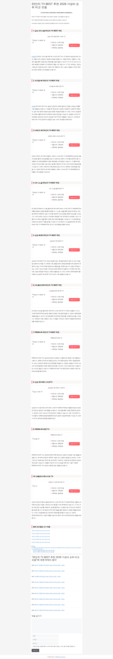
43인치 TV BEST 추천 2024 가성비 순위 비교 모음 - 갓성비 (50, 587)
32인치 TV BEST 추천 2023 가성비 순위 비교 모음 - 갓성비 (50, 582)
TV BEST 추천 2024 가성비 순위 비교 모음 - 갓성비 (48, 576)
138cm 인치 (35, 547)
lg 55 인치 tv (47, 547)
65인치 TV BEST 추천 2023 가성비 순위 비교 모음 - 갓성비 (50, 565)
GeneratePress (62, 657)
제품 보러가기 (74, 45)
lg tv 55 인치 (53, 547)
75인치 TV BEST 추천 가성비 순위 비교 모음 (41, 539)
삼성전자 (34, 56)
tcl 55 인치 (69, 547)
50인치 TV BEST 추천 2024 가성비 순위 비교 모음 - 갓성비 (50, 593)
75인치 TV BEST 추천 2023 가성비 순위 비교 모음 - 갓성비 (49, 571)
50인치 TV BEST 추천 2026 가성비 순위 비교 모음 (43, 550)
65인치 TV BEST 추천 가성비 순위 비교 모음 (41, 542)
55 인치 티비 (41, 547)
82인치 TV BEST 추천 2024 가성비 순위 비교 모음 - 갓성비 (49, 599)
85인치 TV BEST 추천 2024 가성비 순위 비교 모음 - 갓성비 (49, 604)
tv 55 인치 (74, 547)
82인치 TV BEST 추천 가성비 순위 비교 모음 (41, 536)
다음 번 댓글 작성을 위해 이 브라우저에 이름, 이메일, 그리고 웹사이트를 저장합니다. (54, 646)
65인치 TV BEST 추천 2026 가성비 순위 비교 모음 (43, 551)
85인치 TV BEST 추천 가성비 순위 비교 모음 (41, 533)
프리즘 (34, 106)
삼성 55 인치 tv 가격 (38, 548)
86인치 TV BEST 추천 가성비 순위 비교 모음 (41, 530)
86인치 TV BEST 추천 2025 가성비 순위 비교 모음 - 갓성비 (49, 610)
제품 (34, 546)
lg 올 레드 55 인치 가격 (61, 547)
